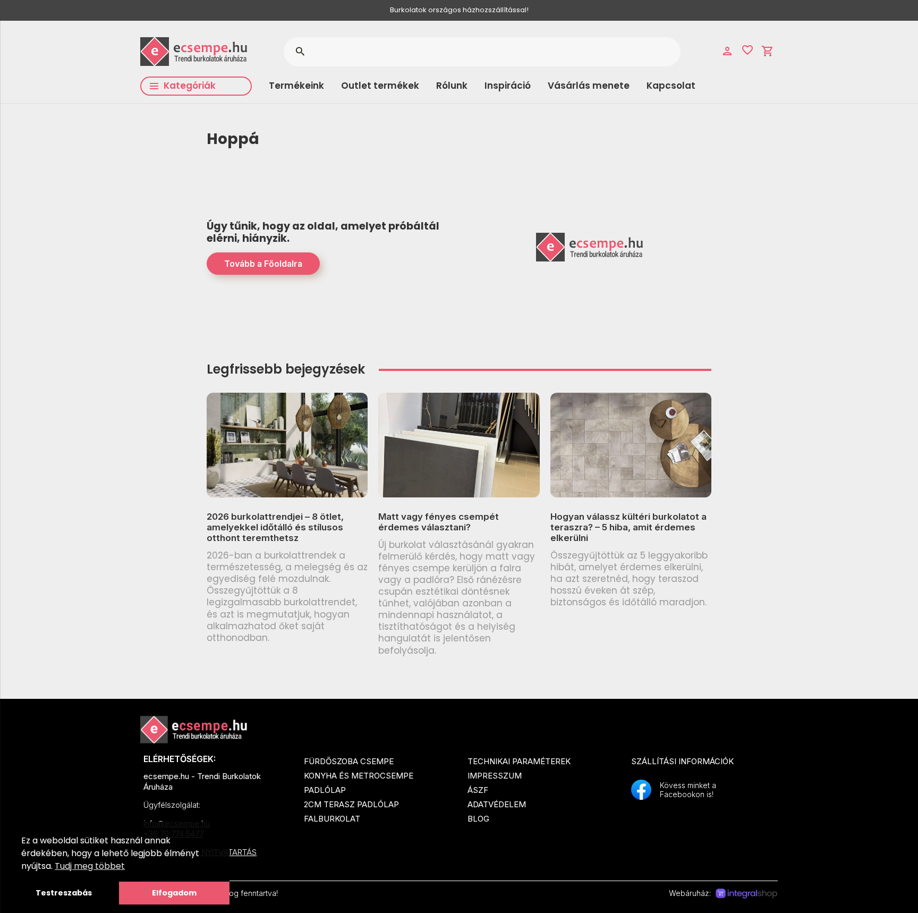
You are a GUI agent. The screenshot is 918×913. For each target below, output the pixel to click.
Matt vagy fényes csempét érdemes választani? (438, 521)
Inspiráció (507, 85)
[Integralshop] (746, 894)
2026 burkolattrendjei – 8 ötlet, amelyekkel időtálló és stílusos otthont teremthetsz (275, 527)
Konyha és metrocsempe (358, 776)
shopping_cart (767, 51)
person (727, 51)
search (299, 51)
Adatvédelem (497, 804)
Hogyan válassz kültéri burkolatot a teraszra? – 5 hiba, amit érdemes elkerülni (628, 527)
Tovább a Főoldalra (263, 263)
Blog (478, 819)
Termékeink (296, 85)
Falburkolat (332, 819)
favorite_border (747, 50)
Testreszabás (64, 892)
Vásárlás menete (589, 85)
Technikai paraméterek (519, 761)
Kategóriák (190, 85)
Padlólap (325, 790)
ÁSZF (478, 790)
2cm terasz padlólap (351, 804)
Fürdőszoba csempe (349, 761)
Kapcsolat (671, 85)
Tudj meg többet (90, 866)
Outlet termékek (380, 85)
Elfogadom (174, 892)
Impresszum (495, 776)
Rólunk (452, 85)
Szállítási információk (682, 761)
